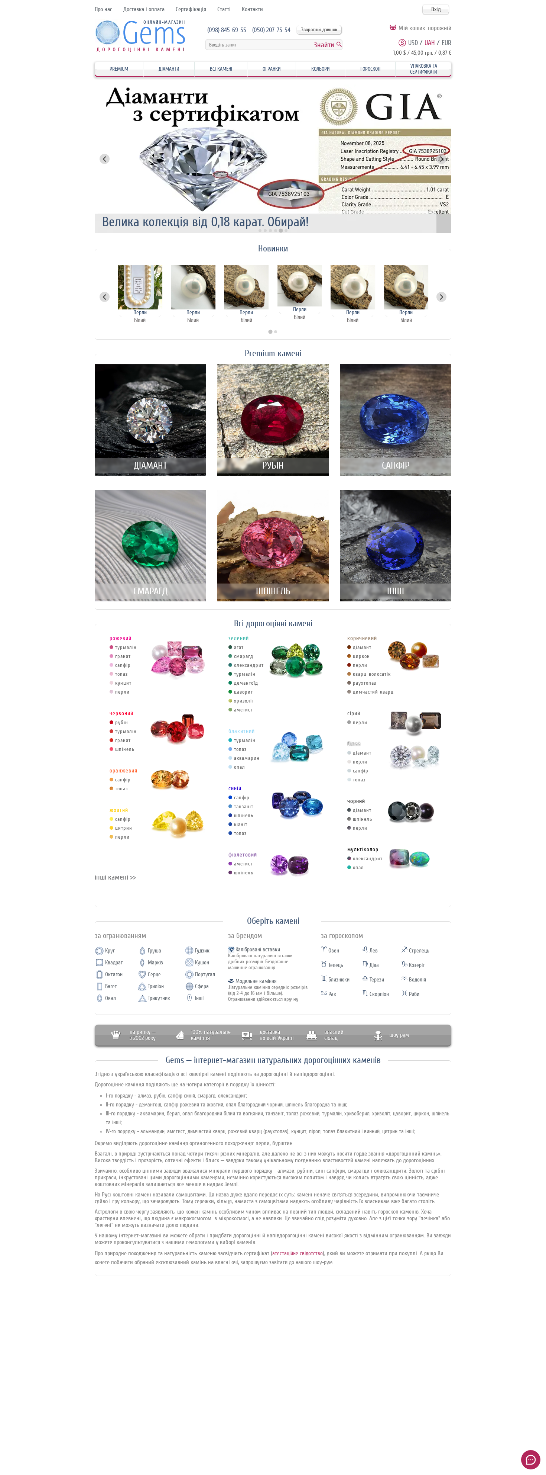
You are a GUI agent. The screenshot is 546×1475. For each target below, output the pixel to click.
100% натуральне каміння (211, 1035)
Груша (154, 951)
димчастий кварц (373, 692)
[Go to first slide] (441, 159)
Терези (376, 980)
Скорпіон (378, 994)
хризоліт (244, 701)
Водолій (416, 980)
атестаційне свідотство (297, 1253)
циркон (361, 656)
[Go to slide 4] (275, 230)
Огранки (272, 69)
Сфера (202, 986)
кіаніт (240, 824)
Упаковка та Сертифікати (423, 69)
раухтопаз (364, 683)
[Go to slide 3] (270, 230)
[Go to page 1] (270, 332)
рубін (121, 722)
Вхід (436, 9)
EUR (446, 42)
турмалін (126, 647)
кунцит (123, 683)
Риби (413, 994)
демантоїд (246, 683)
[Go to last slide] (105, 297)
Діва (373, 965)
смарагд (243, 656)
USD (413, 42)
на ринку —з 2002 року (143, 1035)
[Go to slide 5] (280, 230)
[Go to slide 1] (260, 230)
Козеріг (416, 965)
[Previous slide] (105, 159)
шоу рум (399, 1035)
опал (239, 767)
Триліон (156, 986)
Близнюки (338, 980)
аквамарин (247, 758)
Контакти (252, 9)
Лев (373, 951)
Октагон (114, 974)
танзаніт (243, 806)
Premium (119, 69)
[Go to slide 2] (265, 230)
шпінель (124, 749)
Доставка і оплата (144, 9)
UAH (430, 42)
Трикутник (159, 998)
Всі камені (221, 69)
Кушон (202, 963)
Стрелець (418, 951)
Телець (335, 965)
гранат (123, 656)
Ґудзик (202, 951)
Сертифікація (191, 9)
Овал (110, 998)
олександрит (249, 665)
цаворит (243, 692)
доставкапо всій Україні (277, 1035)
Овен (333, 951)
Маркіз (155, 963)
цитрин (123, 828)
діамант (362, 647)
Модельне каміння (256, 981)
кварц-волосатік (372, 674)
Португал (205, 974)
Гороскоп (370, 69)
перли (122, 692)
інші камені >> (115, 877)
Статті (224, 9)
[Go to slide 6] (286, 231)
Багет (111, 986)
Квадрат (114, 963)
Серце (154, 974)
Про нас (103, 9)
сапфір (123, 665)
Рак (331, 994)
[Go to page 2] (275, 331)
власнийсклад (334, 1035)
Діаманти (169, 69)
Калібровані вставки (257, 950)
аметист (243, 710)
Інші (199, 998)
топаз (121, 674)
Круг (110, 951)
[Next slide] (441, 297)
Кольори (320, 69)
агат (239, 647)
